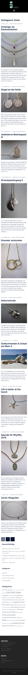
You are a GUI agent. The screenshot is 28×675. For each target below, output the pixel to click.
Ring (13, 612)
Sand (16, 612)
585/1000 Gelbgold (7, 590)
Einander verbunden (11, 240)
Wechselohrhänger (8, 626)
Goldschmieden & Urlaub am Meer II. (14, 345)
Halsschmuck (10, 605)
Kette (16, 605)
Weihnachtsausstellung (18, 625)
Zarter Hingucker (10, 497)
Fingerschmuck (19, 602)
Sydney (14, 672)
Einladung (9, 599)
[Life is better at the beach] (14, 404)
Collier (8, 597)
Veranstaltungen (6, 580)
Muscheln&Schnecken (11, 609)
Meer (12, 607)
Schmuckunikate (8, 615)
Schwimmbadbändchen (9, 617)
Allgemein (15, 340)
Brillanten (4, 597)
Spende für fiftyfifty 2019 (11, 436)
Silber (4, 620)
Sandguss (20, 612)
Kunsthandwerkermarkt (6, 607)
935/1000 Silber (13, 592)
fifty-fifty (11, 602)
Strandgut (22, 620)
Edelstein (12, 597)
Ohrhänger (20, 609)
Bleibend (4, 562)
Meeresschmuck (20, 607)
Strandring (4, 623)
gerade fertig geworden (16, 23)
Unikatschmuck (18, 623)
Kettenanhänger (22, 605)
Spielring (17, 620)
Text (7, 623)
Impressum (4, 658)
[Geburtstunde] (14, 313)
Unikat (10, 623)
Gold (3, 605)
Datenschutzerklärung (6, 660)
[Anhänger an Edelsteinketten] (14, 49)
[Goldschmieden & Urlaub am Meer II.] (14, 359)
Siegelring (19, 617)
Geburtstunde (8, 300)
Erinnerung (5, 602)
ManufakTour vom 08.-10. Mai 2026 (11, 558)
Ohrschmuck (6, 612)
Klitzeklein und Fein (7, 548)
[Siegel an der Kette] (14, 102)
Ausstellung (19, 595)
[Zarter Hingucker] (14, 510)
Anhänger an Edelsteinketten (9, 28)
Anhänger (5, 595)
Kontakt (3, 662)
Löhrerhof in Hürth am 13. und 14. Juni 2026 (13, 551)
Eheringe (4, 599)
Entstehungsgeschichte (8, 575)
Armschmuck (11, 595)
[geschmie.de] (14, 4)
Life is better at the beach (11, 390)
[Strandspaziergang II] (14, 200)
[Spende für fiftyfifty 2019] (14, 458)
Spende (12, 620)
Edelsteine (18, 597)
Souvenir (9, 620)
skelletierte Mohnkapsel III (13, 135)
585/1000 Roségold (15, 590)
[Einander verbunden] (14, 260)
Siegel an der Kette (11, 89)
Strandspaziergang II (12, 180)
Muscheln (4, 609)
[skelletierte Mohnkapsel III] (14, 150)
